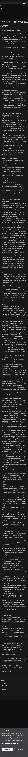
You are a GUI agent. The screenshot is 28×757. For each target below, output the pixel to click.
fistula (20, 501)
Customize (14, 754)
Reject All (20, 749)
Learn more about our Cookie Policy (10, 743)
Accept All (7, 749)
